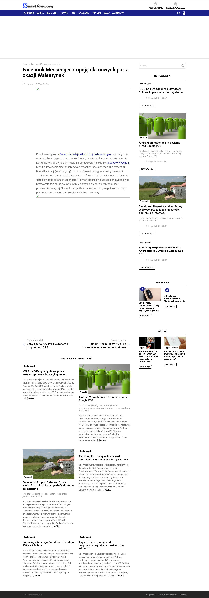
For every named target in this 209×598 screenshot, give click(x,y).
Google (51, 12)
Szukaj (183, 66)
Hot (167, 290)
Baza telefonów (114, 12)
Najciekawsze (175, 7)
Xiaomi (97, 12)
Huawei (64, 12)
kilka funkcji (86, 154)
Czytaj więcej (147, 105)
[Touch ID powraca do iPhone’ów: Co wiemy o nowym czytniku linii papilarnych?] (175, 343)
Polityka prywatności (168, 595)
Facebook (28, 477)
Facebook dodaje (69, 154)
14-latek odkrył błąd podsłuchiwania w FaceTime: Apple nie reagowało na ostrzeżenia (148, 356)
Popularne (155, 7)
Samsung (84, 12)
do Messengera (103, 154)
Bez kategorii (29, 366)
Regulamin (151, 595)
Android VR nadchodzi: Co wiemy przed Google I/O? (159, 144)
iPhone (175, 347)
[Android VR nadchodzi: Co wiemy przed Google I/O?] (104, 379)
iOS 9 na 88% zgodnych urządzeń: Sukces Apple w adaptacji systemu (44, 373)
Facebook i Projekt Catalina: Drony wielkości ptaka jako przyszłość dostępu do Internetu (48, 485)
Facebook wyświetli (118, 162)
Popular (142, 289)
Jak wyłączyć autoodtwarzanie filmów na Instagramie (174, 298)
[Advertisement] (104, 37)
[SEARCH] (178, 13)
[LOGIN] (184, 13)
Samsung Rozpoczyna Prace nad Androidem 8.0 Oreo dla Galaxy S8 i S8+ (103, 458)
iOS (73, 12)
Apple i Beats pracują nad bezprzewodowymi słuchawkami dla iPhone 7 (101, 545)
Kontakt (183, 595)
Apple (40, 12)
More (31, 398)
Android (29, 12)
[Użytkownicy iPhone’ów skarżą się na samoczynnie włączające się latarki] (150, 294)
